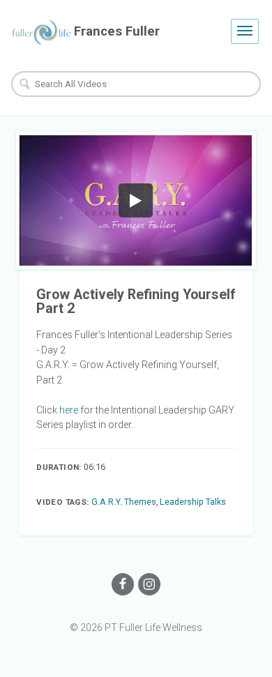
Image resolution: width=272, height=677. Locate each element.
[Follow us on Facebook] (123, 584)
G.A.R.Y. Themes (123, 501)
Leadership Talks (193, 501)
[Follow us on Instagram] (149, 584)
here (69, 410)
